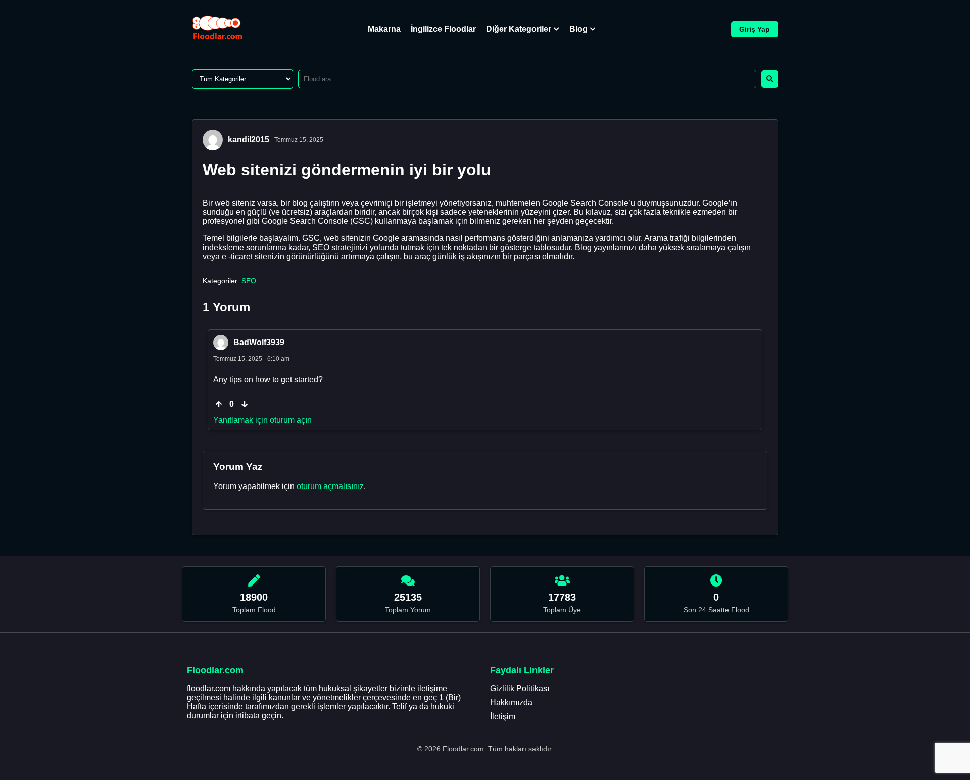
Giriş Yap (754, 29)
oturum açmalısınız (330, 486)
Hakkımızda (511, 702)
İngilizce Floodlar (443, 29)
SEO (248, 281)
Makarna (384, 29)
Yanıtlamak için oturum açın (262, 420)
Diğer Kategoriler (518, 29)
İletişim (502, 716)
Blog (578, 29)
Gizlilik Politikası (519, 688)
